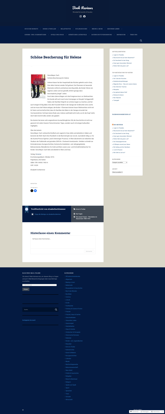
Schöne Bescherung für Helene (56, 57)
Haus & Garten (70, 329)
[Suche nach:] (40, 309)
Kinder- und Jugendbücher (35, 34)
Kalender (68, 338)
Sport (67, 388)
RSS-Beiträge (118, 124)
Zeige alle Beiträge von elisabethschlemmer (47, 214)
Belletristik (66, 29)
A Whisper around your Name (121, 144)
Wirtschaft (69, 399)
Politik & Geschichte (72, 373)
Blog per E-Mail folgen (31, 273)
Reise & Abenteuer (71, 379)
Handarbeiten (70, 326)
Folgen (26, 289)
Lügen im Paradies (118, 55)
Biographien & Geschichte (74, 288)
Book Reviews (82, 8)
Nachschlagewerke (72, 364)
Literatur (68, 358)
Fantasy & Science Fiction (74, 308)
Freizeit (68, 311)
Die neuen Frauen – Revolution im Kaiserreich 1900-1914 (86, 217)
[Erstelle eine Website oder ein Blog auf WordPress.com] (23, 410)
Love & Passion (117, 150)
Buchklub (68, 294)
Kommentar (89, 251)
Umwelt (68, 396)
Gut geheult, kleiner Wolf (120, 92)
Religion (68, 382)
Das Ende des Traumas (119, 87)
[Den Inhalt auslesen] (112, 124)
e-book (68, 300)
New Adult (69, 370)
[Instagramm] (80, 16)
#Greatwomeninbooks (73, 276)
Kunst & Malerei (71, 352)
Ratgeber (69, 376)
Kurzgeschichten (71, 355)
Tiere (67, 394)
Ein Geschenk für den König (121, 60)
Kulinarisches (81, 29)
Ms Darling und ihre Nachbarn (121, 147)
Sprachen (69, 391)
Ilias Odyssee (117, 97)
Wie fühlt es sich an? (119, 152)
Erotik (67, 303)
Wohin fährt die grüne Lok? (121, 66)
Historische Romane (72, 335)
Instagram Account (28, 320)
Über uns (133, 34)
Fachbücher (69, 306)
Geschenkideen (71, 317)
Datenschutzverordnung (101, 34)
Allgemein (69, 279)
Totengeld (116, 100)
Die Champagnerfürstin (119, 141)
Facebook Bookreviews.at (121, 114)
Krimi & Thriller (49, 29)
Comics (68, 297)
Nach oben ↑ (138, 409)
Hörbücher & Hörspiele (77, 34)
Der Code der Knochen (119, 78)
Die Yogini (79, 214)
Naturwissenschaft (72, 367)
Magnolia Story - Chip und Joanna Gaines (125, 84)
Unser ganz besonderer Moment (122, 63)
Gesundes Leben (113, 29)
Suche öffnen (141, 40)
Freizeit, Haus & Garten (73, 314)
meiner (39, 154)
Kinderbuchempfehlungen (120, 81)
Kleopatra (116, 89)
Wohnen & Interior (118, 95)
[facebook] (84, 16)
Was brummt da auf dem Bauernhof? (124, 57)
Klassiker (69, 344)
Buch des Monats (31, 29)
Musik (67, 361)
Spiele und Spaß (57, 34)
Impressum (121, 34)
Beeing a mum (97, 29)
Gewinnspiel (69, 323)
